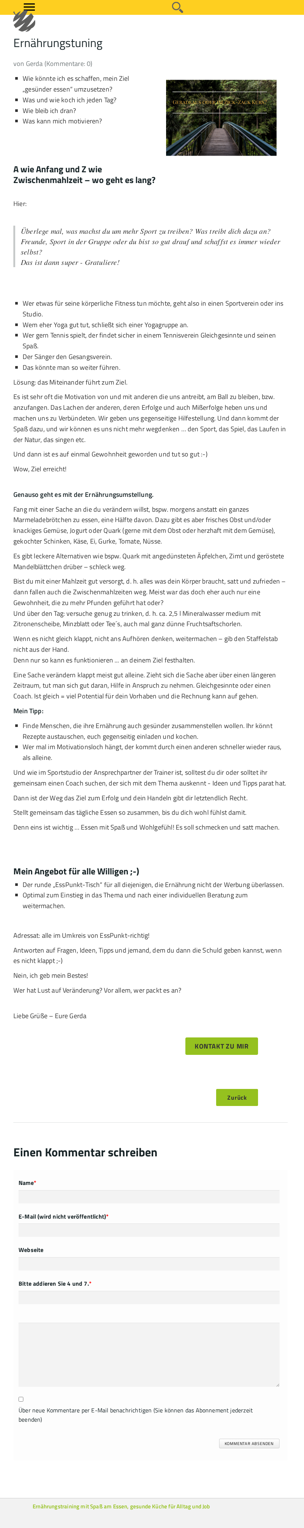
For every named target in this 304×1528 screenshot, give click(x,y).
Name (27, 1182)
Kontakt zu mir (222, 1046)
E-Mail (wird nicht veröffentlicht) (64, 1216)
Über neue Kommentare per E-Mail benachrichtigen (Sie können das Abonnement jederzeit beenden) (136, 1415)
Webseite (31, 1249)
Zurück (237, 1097)
